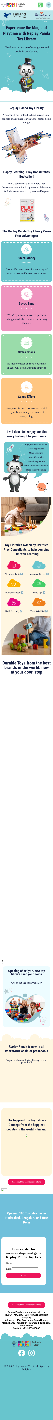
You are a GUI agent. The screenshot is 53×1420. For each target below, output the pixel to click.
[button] (26, 961)
